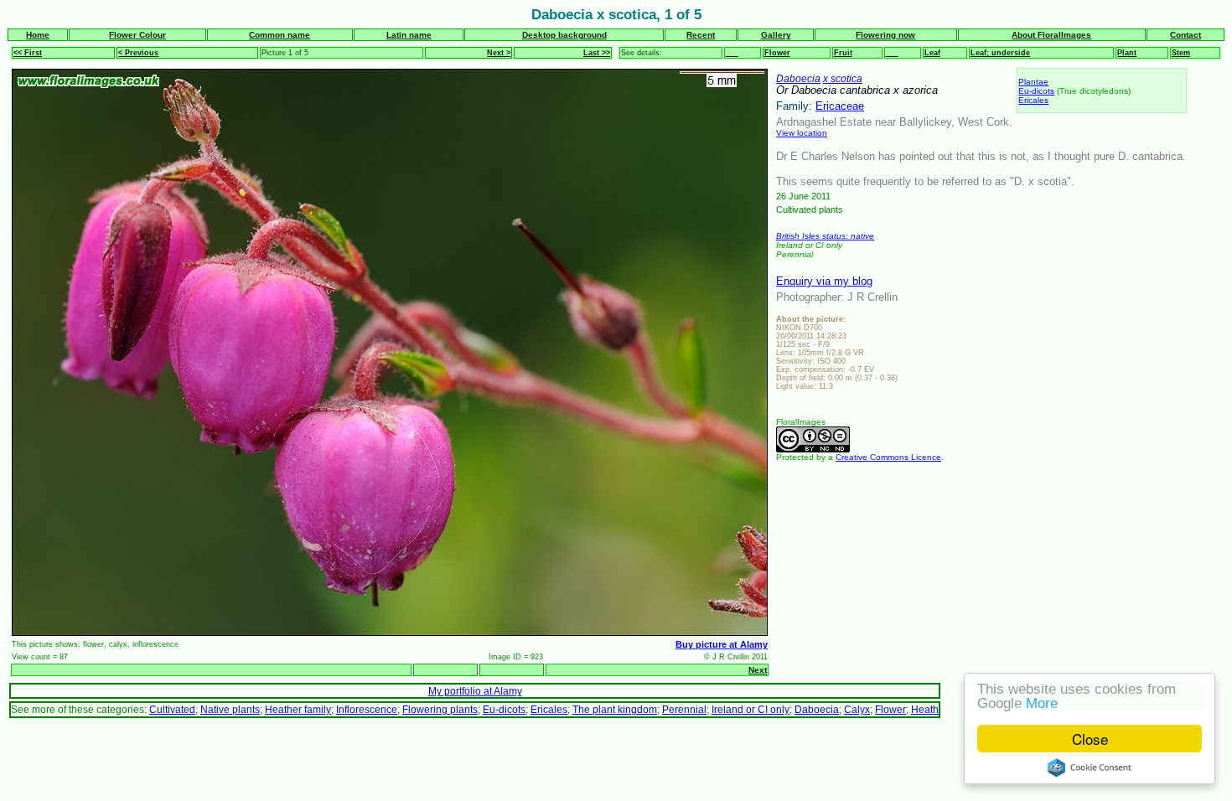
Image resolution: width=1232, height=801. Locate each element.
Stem (1181, 53)
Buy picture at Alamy (722, 644)
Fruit (843, 53)
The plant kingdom (614, 709)
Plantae (1033, 81)
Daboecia (798, 78)
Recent (700, 34)
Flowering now (885, 34)
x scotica (842, 78)
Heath (925, 709)
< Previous (138, 53)
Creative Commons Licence (888, 457)
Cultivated (172, 709)
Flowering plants (440, 709)
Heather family (298, 709)
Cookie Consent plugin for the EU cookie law (1089, 767)
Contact (1185, 34)
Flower (777, 53)
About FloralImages (1051, 34)
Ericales (1033, 100)
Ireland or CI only (750, 709)
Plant (1126, 53)
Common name (279, 34)
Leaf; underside (1000, 53)
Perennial (684, 709)
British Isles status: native (825, 235)
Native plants (230, 709)
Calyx (857, 709)
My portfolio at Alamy (475, 690)
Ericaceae (839, 106)
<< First (27, 53)
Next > (498, 53)
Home (37, 34)
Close (1090, 738)
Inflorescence (366, 709)
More (1042, 703)
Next (757, 669)
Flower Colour (137, 34)
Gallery (776, 34)
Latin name (409, 34)
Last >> (596, 53)
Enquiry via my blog (824, 281)
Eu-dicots (1036, 91)
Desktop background (564, 34)
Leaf (932, 53)
